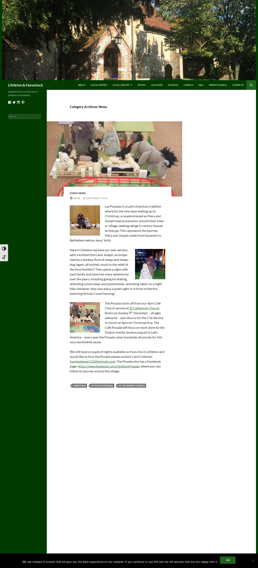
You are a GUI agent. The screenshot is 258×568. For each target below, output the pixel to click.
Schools (173, 85)
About (81, 85)
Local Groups (121, 85)
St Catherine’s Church (144, 308)
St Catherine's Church (132, 385)
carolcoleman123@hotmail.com (92, 361)
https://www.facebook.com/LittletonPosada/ (109, 366)
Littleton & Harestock (25, 85)
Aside (76, 198)
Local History (99, 85)
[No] (253, 561)
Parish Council (218, 85)
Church (188, 85)
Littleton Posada (102, 385)
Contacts (238, 85)
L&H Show (157, 85)
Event (73, 193)
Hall (201, 85)
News (82, 193)
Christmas (79, 385)
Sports (141, 85)
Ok (228, 560)
